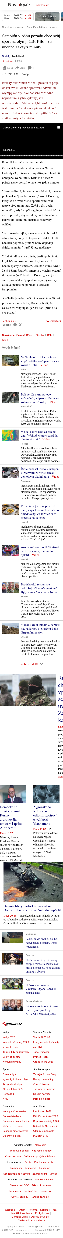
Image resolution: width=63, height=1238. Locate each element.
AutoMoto (25, 481)
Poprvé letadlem (12, 1116)
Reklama (32, 1209)
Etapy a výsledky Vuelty (46, 1042)
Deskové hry (30, 1191)
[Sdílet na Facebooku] (15, 324)
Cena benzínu (13, 1156)
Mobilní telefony (44, 1179)
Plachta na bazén (44, 1162)
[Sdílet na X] (20, 324)
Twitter (21, 1209)
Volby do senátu (11, 1056)
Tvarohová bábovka (44, 1089)
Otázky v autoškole (43, 1130)
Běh (49, 335)
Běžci (29, 335)
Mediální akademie (21, 1213)
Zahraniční (26, 406)
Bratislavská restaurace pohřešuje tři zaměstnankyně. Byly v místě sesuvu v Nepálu (40, 588)
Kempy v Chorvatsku (14, 1111)
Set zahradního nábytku (16, 1173)
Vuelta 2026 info (42, 1037)
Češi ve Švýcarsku (13, 1126)
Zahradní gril (40, 1173)
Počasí (24, 444)
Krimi (23, 369)
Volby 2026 (9, 1037)
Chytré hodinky (19, 1196)
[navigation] (4, 5)
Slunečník (30, 1168)
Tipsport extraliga (12, 1084)
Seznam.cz (42, 4)
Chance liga (9, 1074)
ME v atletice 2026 (13, 1089)
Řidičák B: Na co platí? (45, 1126)
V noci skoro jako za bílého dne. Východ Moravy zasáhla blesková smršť (39, 435)
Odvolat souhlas (40, 1216)
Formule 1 (8, 1093)
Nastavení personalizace (31, 1220)
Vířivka (53, 1173)
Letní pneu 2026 (42, 1111)
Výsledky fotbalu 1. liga (15, 1079)
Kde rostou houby (41, 1150)
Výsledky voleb (11, 1047)
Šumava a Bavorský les (16, 1121)
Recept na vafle (42, 1093)
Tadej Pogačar (41, 1051)
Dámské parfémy (41, 1185)
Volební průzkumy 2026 (16, 1042)
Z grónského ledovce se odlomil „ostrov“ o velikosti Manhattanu (45, 815)
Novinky (6, 56)
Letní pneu (15, 1191)
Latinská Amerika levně (15, 1130)
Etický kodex (42, 1213)
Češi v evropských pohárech (39, 1156)
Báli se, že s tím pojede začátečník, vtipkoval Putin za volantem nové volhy (40, 398)
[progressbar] (31, 155)
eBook (10, 67)
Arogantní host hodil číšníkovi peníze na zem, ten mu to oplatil (40, 551)
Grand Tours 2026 (43, 1061)
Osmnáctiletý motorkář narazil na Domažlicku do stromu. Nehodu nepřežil (32, 908)
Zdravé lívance (41, 1084)
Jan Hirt (37, 1047)
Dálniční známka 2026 (45, 1116)
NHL (5, 1098)
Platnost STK (40, 1135)
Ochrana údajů (20, 1216)
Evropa (24, 596)
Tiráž (54, 1209)
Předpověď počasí (19, 1150)
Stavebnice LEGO (19, 1185)
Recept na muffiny (43, 1079)
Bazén (27, 1162)
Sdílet (22, 67)
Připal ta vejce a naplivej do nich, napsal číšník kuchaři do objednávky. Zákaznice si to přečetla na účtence (40, 512)
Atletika (40, 335)
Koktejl (24, 522)
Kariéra (44, 1209)
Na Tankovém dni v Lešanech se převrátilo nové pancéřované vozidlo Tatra (40, 361)
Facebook (9, 1209)
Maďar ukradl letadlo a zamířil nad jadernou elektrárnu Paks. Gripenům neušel (40, 628)
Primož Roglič (40, 1056)
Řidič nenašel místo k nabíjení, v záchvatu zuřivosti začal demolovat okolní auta (40, 472)
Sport (5, 340)
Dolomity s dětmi (12, 1135)
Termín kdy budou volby (16, 1051)
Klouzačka (44, 1168)
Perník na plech (42, 1098)
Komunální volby (12, 1061)
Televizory (45, 1191)
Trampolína (16, 1168)
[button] (59, 127)
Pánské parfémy (40, 1196)
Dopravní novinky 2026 (46, 1121)
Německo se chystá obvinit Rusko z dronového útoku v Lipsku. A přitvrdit (11, 817)
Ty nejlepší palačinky (44, 1074)
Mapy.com (40, 1144)
